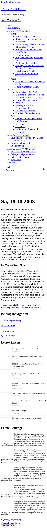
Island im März (22, 55)
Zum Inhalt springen (10, 2)
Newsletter (10, 162)
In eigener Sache (13, 149)
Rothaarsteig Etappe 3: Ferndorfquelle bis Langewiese (29, 450)
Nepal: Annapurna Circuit (27, 86)
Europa (14, 33)
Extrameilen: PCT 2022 (26, 92)
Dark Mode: (6, 526)
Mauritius (19, 124)
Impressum (16, 159)
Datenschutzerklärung (21, 157)
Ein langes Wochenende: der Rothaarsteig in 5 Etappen (27, 356)
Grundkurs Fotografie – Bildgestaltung (22, 144)
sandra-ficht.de (13, 9)
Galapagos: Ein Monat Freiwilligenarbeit (25, 106)
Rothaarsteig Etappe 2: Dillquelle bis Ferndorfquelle (29, 468)
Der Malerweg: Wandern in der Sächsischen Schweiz (29, 45)
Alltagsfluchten (13, 28)
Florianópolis (35, 307)
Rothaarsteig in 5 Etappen (27, 36)
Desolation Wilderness (25, 110)
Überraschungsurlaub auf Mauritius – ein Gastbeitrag (27, 418)
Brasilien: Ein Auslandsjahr (27, 113)
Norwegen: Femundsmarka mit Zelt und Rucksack (29, 66)
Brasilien (24, 307)
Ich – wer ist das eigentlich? (23, 151)
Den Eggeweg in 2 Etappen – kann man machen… (26, 349)
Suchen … (11, 167)
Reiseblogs (11, 31)
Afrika (14, 116)
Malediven (20, 126)
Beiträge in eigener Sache (22, 154)
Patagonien (20, 102)
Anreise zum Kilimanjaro (19, 411)
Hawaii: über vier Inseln (26, 100)
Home (8, 25)
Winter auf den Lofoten (26, 63)
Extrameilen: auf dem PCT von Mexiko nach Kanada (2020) (29, 96)
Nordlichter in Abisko (25, 71)
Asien (13, 79)
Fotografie (10, 135)
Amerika (15, 89)
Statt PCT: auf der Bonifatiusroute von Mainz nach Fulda (28, 393)
